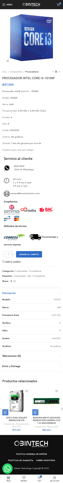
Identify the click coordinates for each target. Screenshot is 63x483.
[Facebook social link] (11, 281)
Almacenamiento (22, 424)
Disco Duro (16, 426)
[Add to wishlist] (26, 391)
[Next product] (59, 71)
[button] (5, 412)
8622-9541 (19, 166)
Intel (29, 275)
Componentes (16, 71)
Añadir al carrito (29, 254)
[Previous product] (53, 71)
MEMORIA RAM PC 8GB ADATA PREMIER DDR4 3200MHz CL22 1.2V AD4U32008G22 (46, 420)
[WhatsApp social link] (15, 281)
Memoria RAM (52, 426)
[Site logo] (31, 4)
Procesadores (32, 71)
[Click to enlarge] (8, 61)
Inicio (4, 71)
